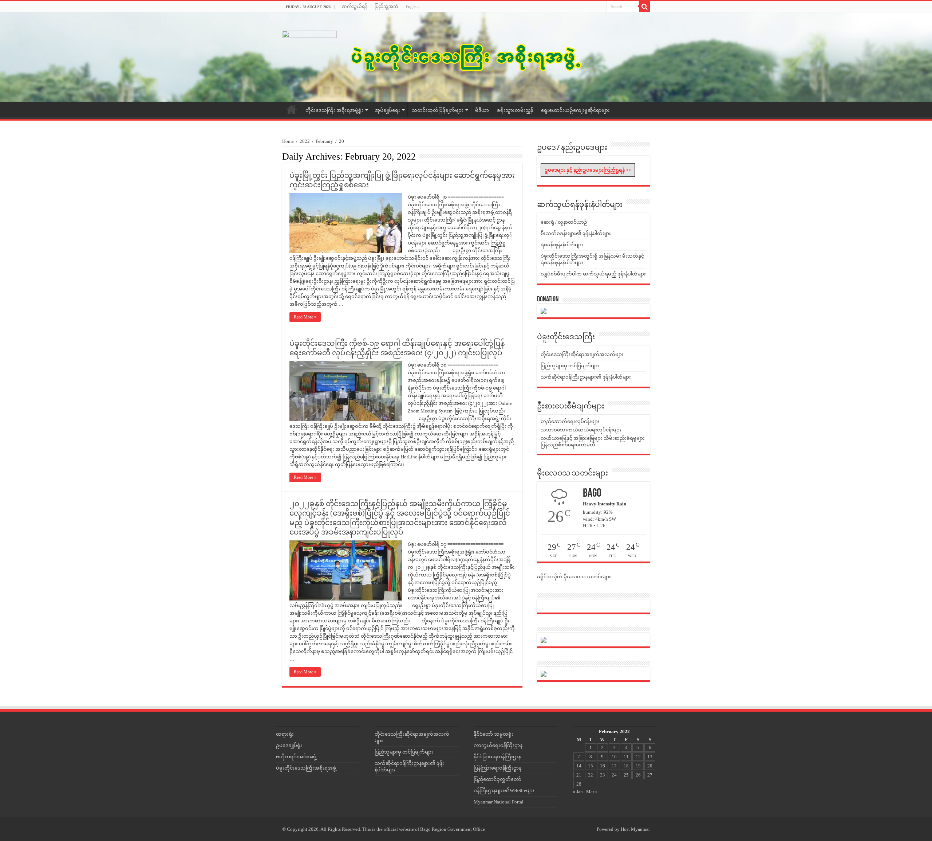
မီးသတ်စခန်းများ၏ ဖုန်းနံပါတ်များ (576, 233)
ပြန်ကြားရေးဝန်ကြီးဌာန (497, 768)
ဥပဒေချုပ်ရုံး (289, 745)
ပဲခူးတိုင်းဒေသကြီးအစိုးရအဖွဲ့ (306, 768)
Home (291, 109)
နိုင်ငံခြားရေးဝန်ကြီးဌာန (497, 756)
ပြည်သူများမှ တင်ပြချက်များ (570, 365)
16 (602, 765)
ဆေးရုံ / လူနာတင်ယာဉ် (564, 222)
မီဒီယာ (482, 110)
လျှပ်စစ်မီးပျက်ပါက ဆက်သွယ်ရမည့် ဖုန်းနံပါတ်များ (593, 274)
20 (649, 765)
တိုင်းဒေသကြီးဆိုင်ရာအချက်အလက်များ (582, 354)
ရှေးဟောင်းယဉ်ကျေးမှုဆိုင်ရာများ (575, 110)
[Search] (644, 6)
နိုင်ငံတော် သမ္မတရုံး (493, 734)
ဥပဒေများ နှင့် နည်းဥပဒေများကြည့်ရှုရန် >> (588, 170)
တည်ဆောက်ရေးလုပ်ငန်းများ (570, 421)
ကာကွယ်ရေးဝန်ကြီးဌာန (498, 745)
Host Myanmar (635, 829)
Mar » (592, 791)
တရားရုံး (285, 734)
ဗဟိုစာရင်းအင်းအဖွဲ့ (296, 756)
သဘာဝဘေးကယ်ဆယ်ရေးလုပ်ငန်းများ (581, 430)
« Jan (578, 791)
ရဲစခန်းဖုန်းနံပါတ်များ (562, 244)
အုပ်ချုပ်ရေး (387, 110)
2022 (305, 141)
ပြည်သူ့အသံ (386, 6)
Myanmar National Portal (499, 802)
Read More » (305, 317)
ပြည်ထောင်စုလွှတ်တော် (497, 779)
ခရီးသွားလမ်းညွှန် (515, 110)
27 (649, 775)
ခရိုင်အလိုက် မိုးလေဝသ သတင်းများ (574, 576)
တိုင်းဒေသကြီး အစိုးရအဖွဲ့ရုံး (334, 110)
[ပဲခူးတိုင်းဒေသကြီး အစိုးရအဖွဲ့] (466, 57)
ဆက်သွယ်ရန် (354, 6)
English (412, 6)
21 (578, 775)
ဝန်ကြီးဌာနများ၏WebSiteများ (504, 790)
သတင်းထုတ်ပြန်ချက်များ (437, 110)
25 (626, 775)
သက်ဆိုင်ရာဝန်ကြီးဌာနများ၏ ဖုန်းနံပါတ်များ (586, 377)
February (324, 141)
